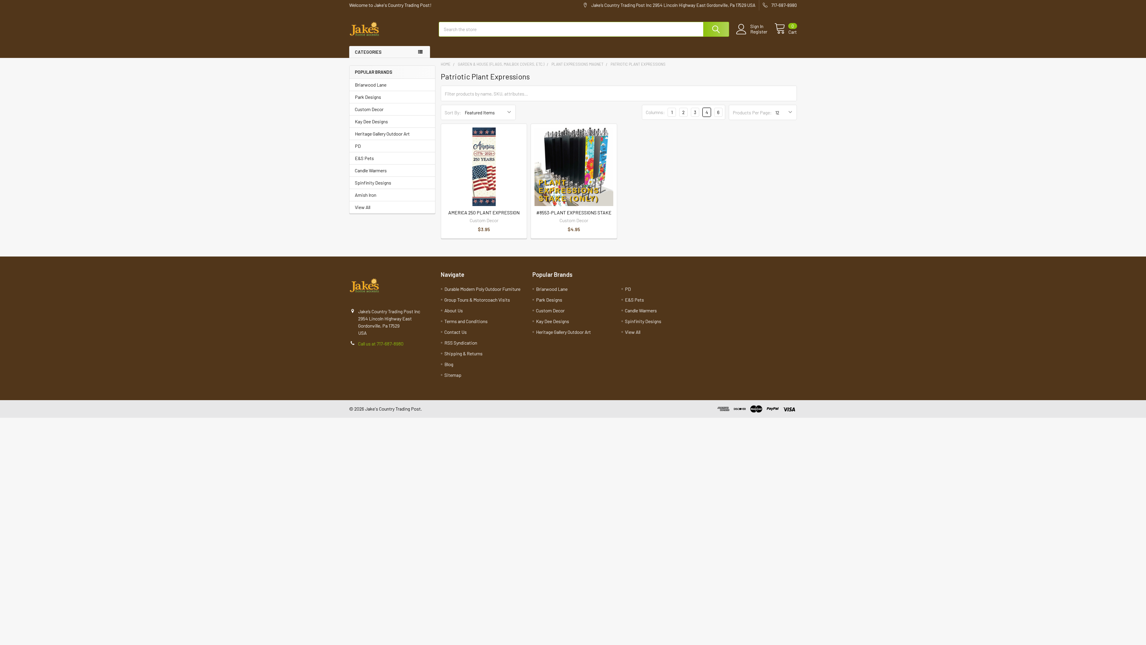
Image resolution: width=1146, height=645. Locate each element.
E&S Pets (364, 158)
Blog (448, 364)
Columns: (655, 112)
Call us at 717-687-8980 (380, 343)
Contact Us (455, 332)
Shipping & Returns (463, 353)
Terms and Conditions (466, 321)
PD (358, 146)
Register (758, 31)
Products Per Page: (752, 112)
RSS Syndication (460, 342)
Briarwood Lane (370, 84)
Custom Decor (369, 109)
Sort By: (453, 112)
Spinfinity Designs (373, 182)
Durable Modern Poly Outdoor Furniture (482, 289)
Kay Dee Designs (371, 121)
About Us (453, 310)
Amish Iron (365, 195)
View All (362, 207)
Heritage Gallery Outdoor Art (382, 133)
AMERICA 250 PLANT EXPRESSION (484, 212)
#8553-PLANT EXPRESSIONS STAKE (573, 212)
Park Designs (368, 97)
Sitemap (452, 375)
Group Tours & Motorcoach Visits (477, 299)
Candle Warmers (371, 170)
